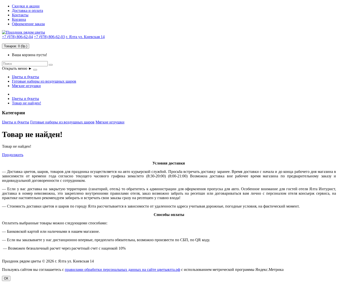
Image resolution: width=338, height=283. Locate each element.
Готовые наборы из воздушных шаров (44, 81)
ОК (6, 278)
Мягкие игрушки (26, 86)
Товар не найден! (26, 103)
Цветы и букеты (25, 77)
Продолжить (12, 155)
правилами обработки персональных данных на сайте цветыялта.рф (122, 269)
